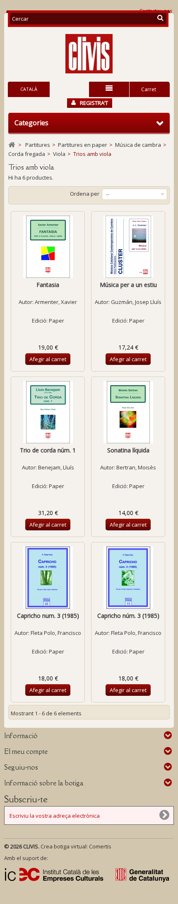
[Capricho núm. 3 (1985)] (128, 578)
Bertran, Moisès (136, 467)
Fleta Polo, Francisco (56, 633)
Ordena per (84, 193)
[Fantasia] (48, 247)
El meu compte (26, 751)
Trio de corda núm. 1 (48, 450)
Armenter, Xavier (56, 302)
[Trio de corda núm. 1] (48, 412)
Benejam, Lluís (56, 467)
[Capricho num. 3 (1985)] (48, 578)
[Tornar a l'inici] (11, 145)
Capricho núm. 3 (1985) (128, 616)
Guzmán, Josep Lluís (136, 302)
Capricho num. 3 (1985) (48, 616)
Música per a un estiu (128, 285)
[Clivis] (89, 53)
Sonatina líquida (128, 450)
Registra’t (94, 103)
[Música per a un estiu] (128, 247)
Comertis (100, 846)
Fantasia (47, 285)
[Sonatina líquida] (128, 412)
